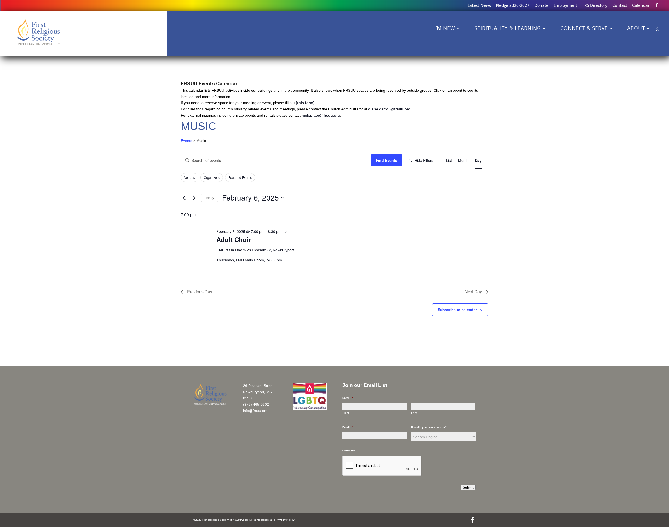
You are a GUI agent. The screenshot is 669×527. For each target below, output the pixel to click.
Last (414, 412)
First (346, 412)
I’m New (444, 28)
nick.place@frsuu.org (321, 115)
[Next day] (194, 197)
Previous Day (199, 292)
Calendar (640, 5)
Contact (619, 5)
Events (186, 141)
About (636, 28)
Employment (565, 5)
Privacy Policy (285, 519)
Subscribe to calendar (457, 309)
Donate (541, 5)
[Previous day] (184, 197)
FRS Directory (594, 5)
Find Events (386, 160)
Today (209, 197)
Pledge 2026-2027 (512, 5)
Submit (468, 487)
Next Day (473, 292)
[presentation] (382, 466)
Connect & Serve (584, 28)
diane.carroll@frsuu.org (389, 109)
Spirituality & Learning (508, 28)
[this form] (305, 103)
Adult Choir (233, 239)
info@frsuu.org (255, 411)
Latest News (479, 5)
